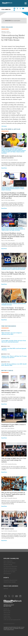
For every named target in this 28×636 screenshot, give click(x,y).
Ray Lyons (10, 276)
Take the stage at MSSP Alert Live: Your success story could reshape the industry (13, 460)
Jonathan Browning (12, 464)
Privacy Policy (7, 614)
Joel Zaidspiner (11, 311)
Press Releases (7, 27)
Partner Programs (16, 150)
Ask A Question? (7, 573)
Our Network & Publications (10, 566)
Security (8, 151)
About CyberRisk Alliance (9, 562)
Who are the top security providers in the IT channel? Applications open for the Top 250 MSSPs (13, 494)
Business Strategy (19, 148)
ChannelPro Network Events (10, 580)
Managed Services (5, 229)
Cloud (2, 149)
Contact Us (6, 609)
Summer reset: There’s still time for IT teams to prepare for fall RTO (14, 356)
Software (13, 151)
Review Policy (7, 610)
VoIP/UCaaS (4, 126)
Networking (9, 150)
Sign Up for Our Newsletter (10, 570)
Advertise (6, 588)
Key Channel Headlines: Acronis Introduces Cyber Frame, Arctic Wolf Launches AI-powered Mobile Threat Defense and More (12, 235)
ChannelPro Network (6, 32)
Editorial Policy (7, 618)
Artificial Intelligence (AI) (7, 148)
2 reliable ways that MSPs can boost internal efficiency (13, 349)
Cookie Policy (7, 616)
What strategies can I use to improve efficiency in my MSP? (11, 333)
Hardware (7, 149)
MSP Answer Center (7, 529)
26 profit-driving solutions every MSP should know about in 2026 (13, 364)
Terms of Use (7, 612)
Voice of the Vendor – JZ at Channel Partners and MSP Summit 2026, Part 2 (13, 308)
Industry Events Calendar (10, 582)
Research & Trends (19, 188)
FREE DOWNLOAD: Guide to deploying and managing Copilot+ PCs (13, 391)
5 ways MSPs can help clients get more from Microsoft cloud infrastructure (13, 341)
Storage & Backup (20, 151)
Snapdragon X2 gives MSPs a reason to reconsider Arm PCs (13, 425)
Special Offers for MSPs (9, 571)
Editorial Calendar (8, 564)
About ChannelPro (8, 561)
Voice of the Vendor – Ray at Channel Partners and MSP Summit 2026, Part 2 (13, 273)
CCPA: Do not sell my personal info (12, 619)
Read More (4, 168)
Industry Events (14, 149)
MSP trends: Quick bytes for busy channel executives (11, 157)
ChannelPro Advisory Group (10, 568)
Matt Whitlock (11, 200)
